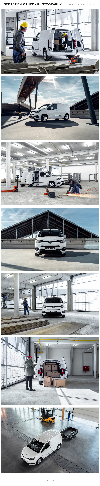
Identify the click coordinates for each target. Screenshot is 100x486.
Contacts (78, 4)
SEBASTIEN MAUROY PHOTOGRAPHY (33, 4)
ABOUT (70, 4)
